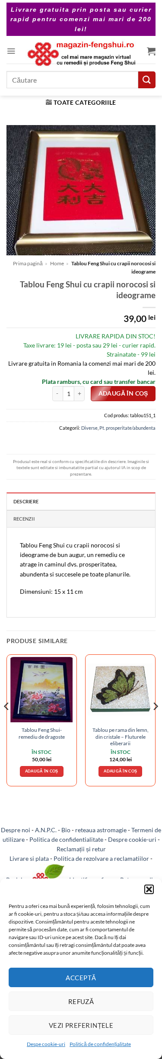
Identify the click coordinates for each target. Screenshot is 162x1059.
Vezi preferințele (81, 1025)
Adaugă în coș (123, 393)
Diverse (89, 428)
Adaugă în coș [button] (41, 771)
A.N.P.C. (46, 830)
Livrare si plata (29, 858)
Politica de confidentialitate (66, 839)
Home (57, 263)
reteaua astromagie (101, 830)
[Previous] (7, 723)
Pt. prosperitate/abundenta (127, 428)
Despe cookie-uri (46, 1044)
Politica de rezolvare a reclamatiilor (101, 858)
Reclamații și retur (81, 849)
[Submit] (147, 79)
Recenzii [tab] (24, 518)
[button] (149, 889)
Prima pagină (28, 263)
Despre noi (15, 830)
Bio (65, 830)
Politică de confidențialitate (100, 1044)
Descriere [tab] (25, 501)
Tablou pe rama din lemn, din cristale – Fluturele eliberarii (120, 737)
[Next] (155, 723)
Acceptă (81, 978)
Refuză (81, 1001)
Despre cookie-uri (132, 839)
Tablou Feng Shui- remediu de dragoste (42, 733)
